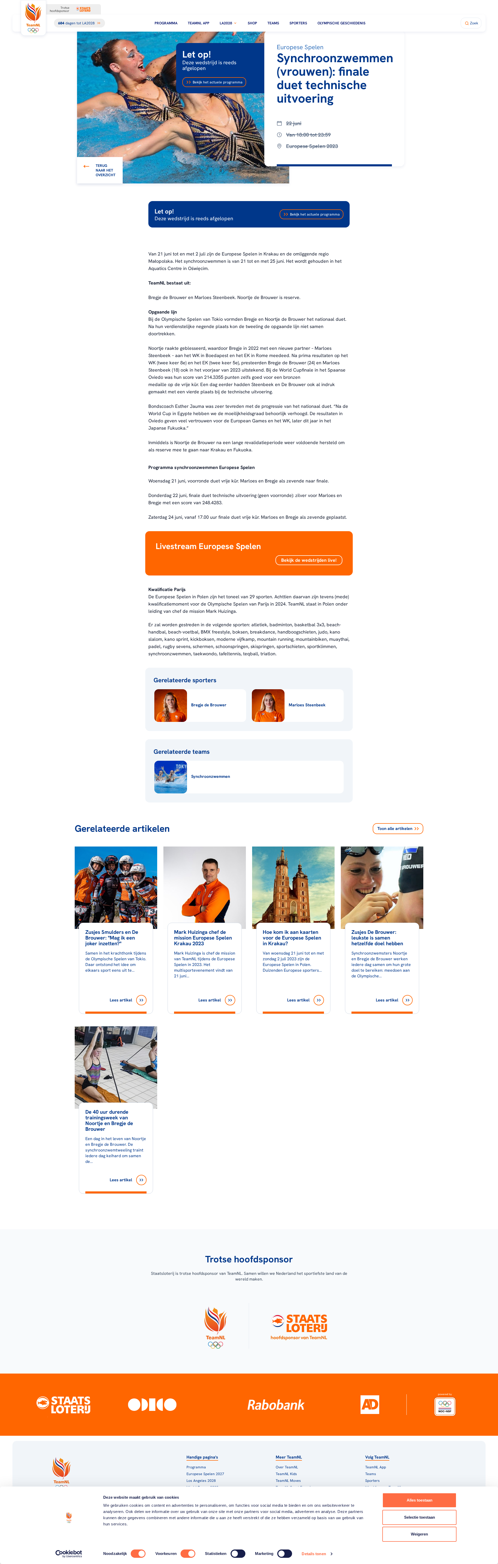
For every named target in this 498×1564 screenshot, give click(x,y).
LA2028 (226, 23)
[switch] (188, 1553)
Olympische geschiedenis (341, 23)
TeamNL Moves (288, 1480)
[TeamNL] (215, 1326)
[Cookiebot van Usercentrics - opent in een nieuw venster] (69, 1554)
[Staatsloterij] (63, 1404)
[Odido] (152, 1404)
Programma (166, 23)
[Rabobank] (276, 1404)
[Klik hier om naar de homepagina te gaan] (33, 17)
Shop (252, 23)
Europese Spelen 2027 (205, 1473)
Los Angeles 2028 (201, 1480)
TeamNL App (198, 23)
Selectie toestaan (419, 1517)
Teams (273, 23)
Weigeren (419, 1534)
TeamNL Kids (286, 1473)
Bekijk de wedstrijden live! (309, 560)
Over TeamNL (287, 1467)
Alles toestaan (419, 1500)
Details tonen (314, 1554)
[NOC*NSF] (445, 1404)
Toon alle (394, 828)
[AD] (370, 1404)
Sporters (298, 23)
